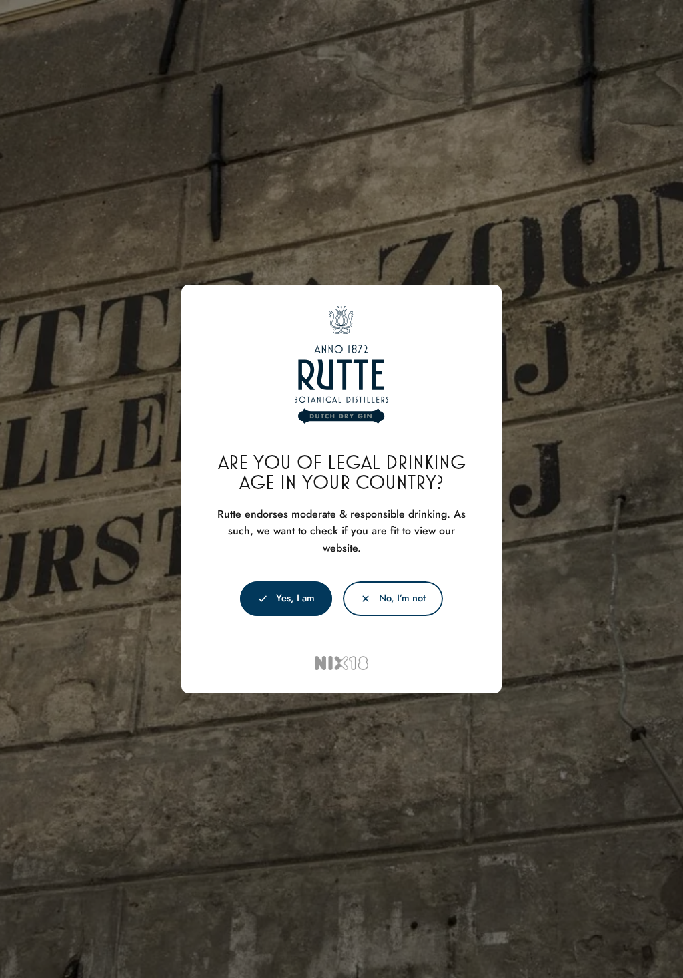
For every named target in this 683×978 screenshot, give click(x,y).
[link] (393, 598)
